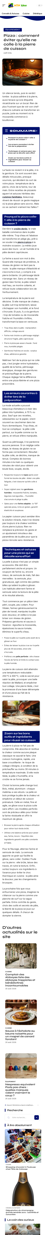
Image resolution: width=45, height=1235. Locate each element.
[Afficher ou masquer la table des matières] (37, 130)
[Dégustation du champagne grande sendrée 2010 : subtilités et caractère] (23, 1190)
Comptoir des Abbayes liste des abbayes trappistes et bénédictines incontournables (20, 980)
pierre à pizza (24, 242)
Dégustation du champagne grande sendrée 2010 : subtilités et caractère (22, 1212)
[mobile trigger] (4, 5)
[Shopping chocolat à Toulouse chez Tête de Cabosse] (23, 1147)
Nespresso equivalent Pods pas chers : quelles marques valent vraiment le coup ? (20, 1090)
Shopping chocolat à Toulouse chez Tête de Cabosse (21, 1168)
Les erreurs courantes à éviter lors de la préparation (21, 145)
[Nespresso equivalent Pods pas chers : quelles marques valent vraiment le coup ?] (21, 1066)
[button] (38, 1105)
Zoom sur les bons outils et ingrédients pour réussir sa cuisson (19, 159)
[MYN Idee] (17, 5)
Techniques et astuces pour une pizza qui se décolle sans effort (22, 152)
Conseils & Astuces (13, 1207)
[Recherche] (34, 5)
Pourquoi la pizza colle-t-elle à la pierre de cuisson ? (21, 138)
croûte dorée (20, 228)
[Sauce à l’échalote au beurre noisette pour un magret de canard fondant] (21, 1012)
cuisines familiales (12, 197)
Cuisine (8, 972)
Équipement (13, 30)
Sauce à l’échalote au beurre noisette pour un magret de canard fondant (20, 1035)
